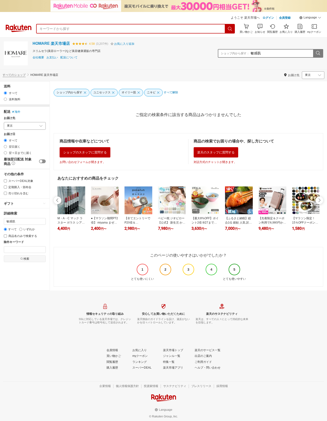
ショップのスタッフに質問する (85, 152)
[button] (310, 18)
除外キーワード (14, 242)
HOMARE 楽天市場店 (51, 43)
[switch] (42, 161)
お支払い (52, 57)
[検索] (230, 29)
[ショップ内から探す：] (318, 53)
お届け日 (9, 134)
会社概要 (38, 57)
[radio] (5, 93)
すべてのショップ (14, 75)
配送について (69, 57)
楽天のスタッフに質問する (216, 152)
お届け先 (9, 118)
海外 (17, 111)
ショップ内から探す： (235, 53)
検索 (26, 258)
